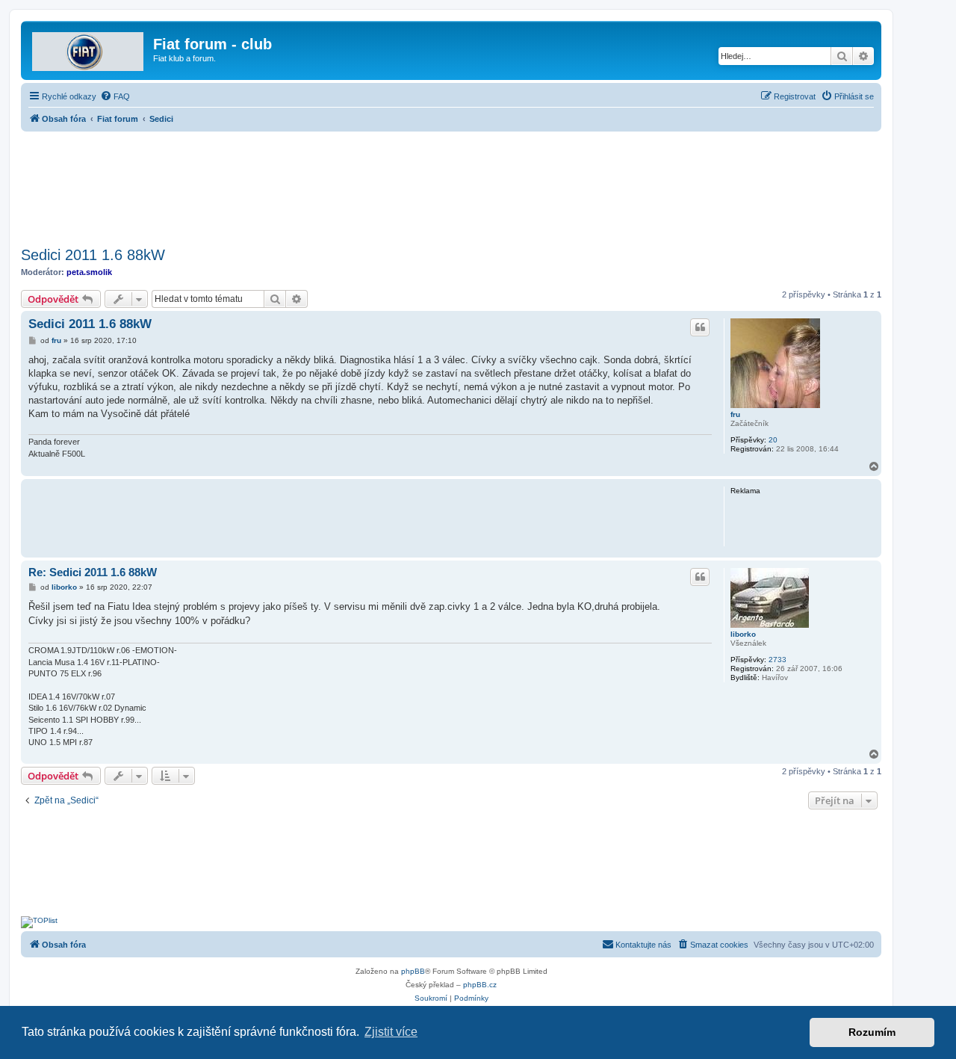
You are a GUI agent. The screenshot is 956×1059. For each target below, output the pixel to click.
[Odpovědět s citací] (700, 327)
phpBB (413, 971)
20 (773, 440)
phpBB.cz (480, 985)
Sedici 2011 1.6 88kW (93, 255)
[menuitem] (115, 96)
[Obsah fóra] (89, 48)
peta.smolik (89, 272)
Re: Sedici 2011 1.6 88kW (92, 572)
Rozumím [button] (872, 1032)
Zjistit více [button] (391, 1031)
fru (735, 414)
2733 (777, 659)
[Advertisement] (451, 184)
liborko (743, 634)
